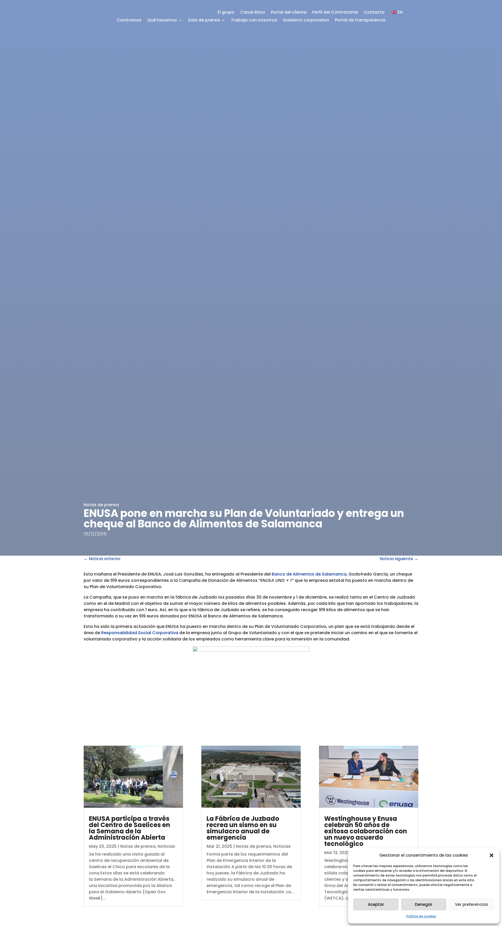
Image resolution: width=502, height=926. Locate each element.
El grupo (226, 12)
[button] (491, 855)
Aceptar (376, 904)
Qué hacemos (162, 20)
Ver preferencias (471, 904)
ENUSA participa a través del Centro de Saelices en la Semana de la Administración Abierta (129, 828)
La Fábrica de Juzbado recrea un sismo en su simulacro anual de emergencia (243, 828)
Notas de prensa (101, 505)
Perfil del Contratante (335, 12)
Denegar (423, 904)
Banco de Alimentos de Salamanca (309, 574)
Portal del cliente (288, 12)
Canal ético (252, 12)
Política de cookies (421, 916)
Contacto (374, 12)
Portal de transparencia (360, 20)
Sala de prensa (204, 20)
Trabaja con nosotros (254, 20)
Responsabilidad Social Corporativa (139, 633)
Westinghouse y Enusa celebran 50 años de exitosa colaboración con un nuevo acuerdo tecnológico (365, 831)
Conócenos (129, 20)
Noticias (166, 846)
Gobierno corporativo (306, 20)
